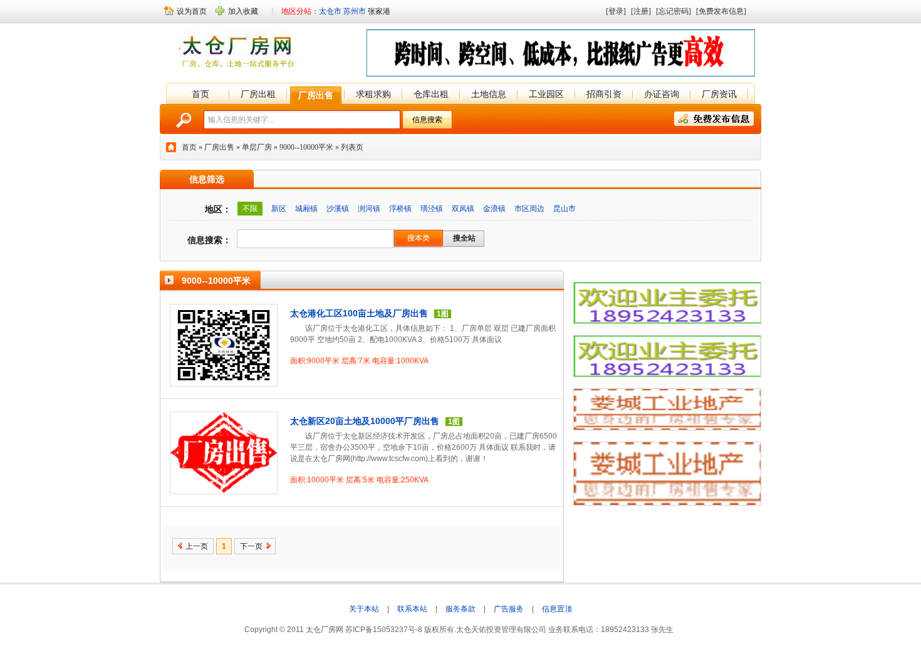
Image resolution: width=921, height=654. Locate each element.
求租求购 (373, 94)
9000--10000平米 (306, 147)
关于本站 (364, 609)
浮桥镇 (400, 208)
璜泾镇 (431, 208)
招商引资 (604, 94)
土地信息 (488, 94)
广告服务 (509, 609)
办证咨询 (661, 94)
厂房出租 (258, 94)
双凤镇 (463, 208)
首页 (200, 94)
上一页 (196, 546)
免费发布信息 (714, 119)
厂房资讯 (719, 94)
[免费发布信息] (721, 11)
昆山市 (564, 208)
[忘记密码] (673, 11)
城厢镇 (306, 208)
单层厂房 (257, 147)
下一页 (251, 546)
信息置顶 (557, 609)
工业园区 (546, 94)
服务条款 (460, 609)
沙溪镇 (337, 208)
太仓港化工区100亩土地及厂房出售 (359, 313)
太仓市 (330, 11)
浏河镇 (369, 208)
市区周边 (529, 208)
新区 (278, 208)
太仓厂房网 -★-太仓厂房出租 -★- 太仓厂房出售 (240, 51)
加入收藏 (243, 11)
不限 (250, 208)
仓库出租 (431, 94)
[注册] (641, 11)
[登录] (616, 11)
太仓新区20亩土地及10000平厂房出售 (364, 421)
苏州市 (354, 11)
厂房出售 (315, 95)
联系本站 (412, 609)
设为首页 (192, 11)
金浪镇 (494, 208)
